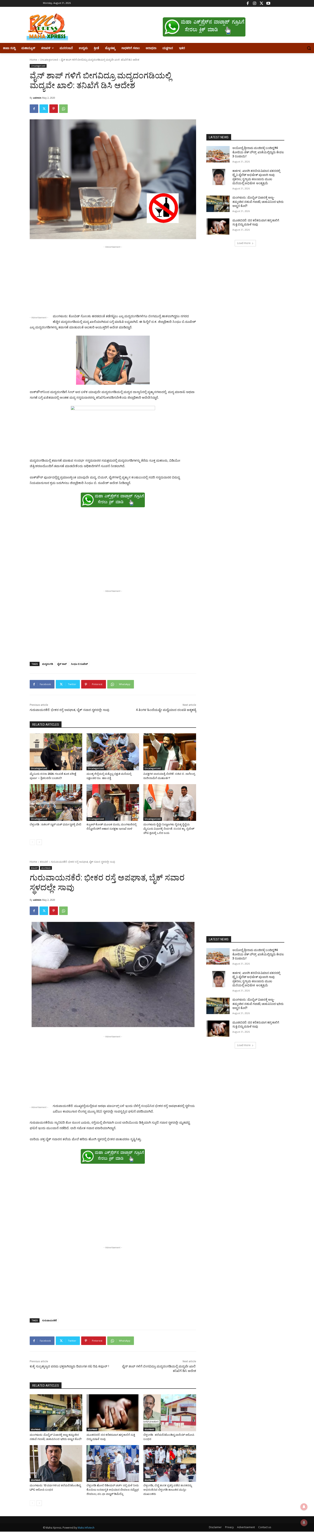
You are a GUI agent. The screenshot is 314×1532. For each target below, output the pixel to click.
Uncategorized (49, 59)
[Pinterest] (53, 108)
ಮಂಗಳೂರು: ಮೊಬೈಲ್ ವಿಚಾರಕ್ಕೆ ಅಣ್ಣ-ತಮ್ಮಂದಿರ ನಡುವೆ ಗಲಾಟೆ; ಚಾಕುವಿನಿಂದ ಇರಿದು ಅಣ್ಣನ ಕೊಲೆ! (258, 202)
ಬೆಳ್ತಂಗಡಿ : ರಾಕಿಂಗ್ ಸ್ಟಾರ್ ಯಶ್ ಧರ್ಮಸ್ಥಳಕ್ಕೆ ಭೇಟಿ (55, 824)
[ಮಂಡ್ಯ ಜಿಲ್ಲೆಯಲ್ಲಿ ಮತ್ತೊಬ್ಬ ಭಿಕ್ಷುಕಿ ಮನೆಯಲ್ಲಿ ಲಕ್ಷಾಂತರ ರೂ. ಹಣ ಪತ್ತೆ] (113, 751)
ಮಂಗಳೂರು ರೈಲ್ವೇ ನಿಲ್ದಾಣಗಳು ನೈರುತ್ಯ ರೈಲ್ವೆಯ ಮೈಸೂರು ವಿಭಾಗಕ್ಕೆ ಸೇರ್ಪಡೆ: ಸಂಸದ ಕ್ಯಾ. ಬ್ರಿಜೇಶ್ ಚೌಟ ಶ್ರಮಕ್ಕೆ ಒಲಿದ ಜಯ (168, 829)
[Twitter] (261, 3)
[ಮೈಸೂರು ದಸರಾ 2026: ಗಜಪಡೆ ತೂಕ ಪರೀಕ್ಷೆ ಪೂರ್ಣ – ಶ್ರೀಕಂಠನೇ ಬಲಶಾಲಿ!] (56, 751)
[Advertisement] (113, 279)
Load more (244, 243)
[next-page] (39, 842)
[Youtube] (268, 3)
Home (33, 59)
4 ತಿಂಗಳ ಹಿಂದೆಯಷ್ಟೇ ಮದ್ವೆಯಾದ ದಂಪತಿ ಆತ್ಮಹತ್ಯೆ (166, 710)
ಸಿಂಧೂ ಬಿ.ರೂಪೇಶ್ (79, 663)
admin (37, 97)
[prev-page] (32, 842)
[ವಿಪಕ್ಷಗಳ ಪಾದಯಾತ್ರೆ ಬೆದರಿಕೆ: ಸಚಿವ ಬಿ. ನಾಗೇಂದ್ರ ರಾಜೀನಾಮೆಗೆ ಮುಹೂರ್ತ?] (169, 751)
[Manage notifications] (304, 1522)
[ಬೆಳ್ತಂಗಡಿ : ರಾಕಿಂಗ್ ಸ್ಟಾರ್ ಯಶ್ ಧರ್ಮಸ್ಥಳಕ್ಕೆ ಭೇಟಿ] (56, 802)
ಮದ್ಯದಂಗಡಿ (47, 663)
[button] (309, 48)
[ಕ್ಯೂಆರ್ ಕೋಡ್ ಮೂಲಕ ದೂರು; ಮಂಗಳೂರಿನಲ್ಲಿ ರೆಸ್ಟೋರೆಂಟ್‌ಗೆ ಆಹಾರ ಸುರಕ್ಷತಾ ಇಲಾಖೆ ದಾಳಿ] (113, 802)
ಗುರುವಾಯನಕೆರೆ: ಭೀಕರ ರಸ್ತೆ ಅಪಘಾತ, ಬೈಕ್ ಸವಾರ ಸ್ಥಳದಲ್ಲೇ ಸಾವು (69, 710)
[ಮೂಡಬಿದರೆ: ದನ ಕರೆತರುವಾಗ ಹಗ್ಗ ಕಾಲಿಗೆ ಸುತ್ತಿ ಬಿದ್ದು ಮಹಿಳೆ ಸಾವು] (218, 226)
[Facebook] (248, 3)
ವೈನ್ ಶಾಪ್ (62, 663)
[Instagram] (254, 3)
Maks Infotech (86, 1527)
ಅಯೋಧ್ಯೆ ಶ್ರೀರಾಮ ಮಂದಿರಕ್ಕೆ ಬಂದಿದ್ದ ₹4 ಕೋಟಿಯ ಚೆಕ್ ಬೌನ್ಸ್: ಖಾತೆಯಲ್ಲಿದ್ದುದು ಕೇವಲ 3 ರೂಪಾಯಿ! (258, 152)
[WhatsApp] (63, 108)
